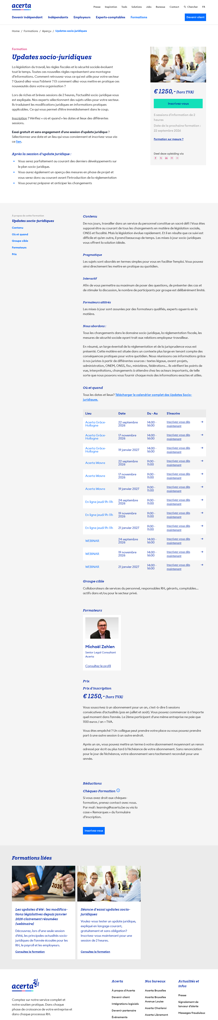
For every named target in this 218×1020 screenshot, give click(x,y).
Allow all (139, 539)
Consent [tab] (72, 474)
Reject (108, 539)
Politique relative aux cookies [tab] (138, 473)
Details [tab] (101, 473)
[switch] (90, 526)
